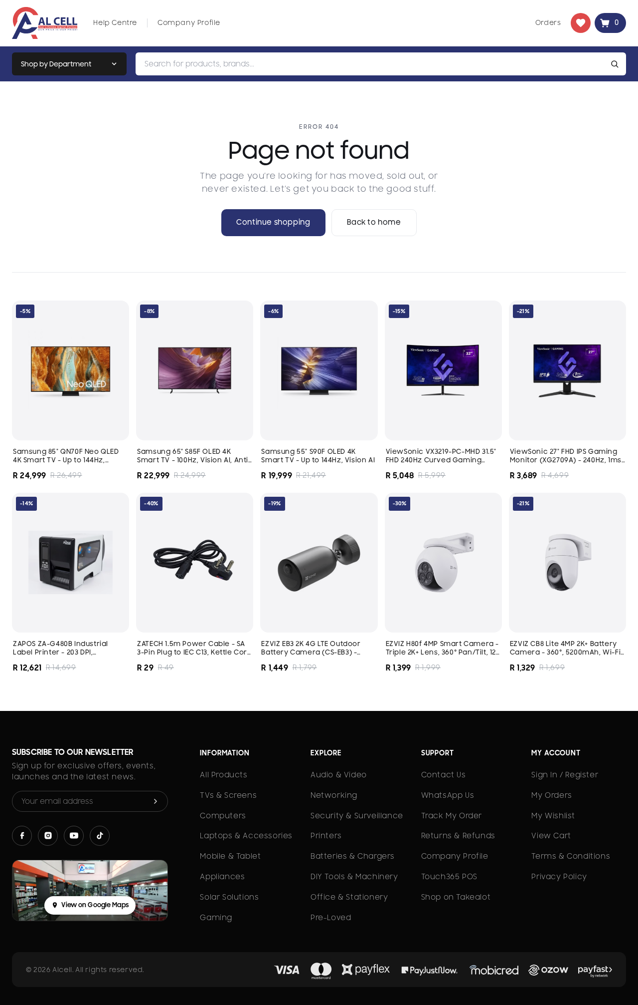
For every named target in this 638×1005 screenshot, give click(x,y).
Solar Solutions (229, 897)
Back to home (374, 222)
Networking (334, 795)
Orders (548, 22)
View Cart (551, 835)
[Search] (616, 63)
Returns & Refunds (458, 835)
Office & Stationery (349, 897)
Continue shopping (273, 222)
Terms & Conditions (570, 856)
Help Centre (115, 22)
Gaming (216, 917)
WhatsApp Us (448, 795)
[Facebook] (22, 836)
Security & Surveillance (357, 815)
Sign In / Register (564, 774)
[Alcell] (44, 23)
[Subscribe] (155, 801)
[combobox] (371, 64)
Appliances (222, 876)
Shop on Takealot (456, 897)
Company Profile (189, 22)
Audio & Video (339, 774)
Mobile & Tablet (230, 856)
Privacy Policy (559, 876)
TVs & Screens (228, 795)
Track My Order (451, 815)
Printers (326, 835)
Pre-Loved (331, 917)
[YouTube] (74, 836)
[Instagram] (48, 836)
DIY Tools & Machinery (354, 876)
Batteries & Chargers (353, 856)
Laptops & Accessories (246, 835)
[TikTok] (100, 836)
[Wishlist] (581, 23)
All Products (223, 774)
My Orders (551, 795)
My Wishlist (553, 815)
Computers (223, 815)
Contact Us (443, 774)
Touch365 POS (449, 876)
